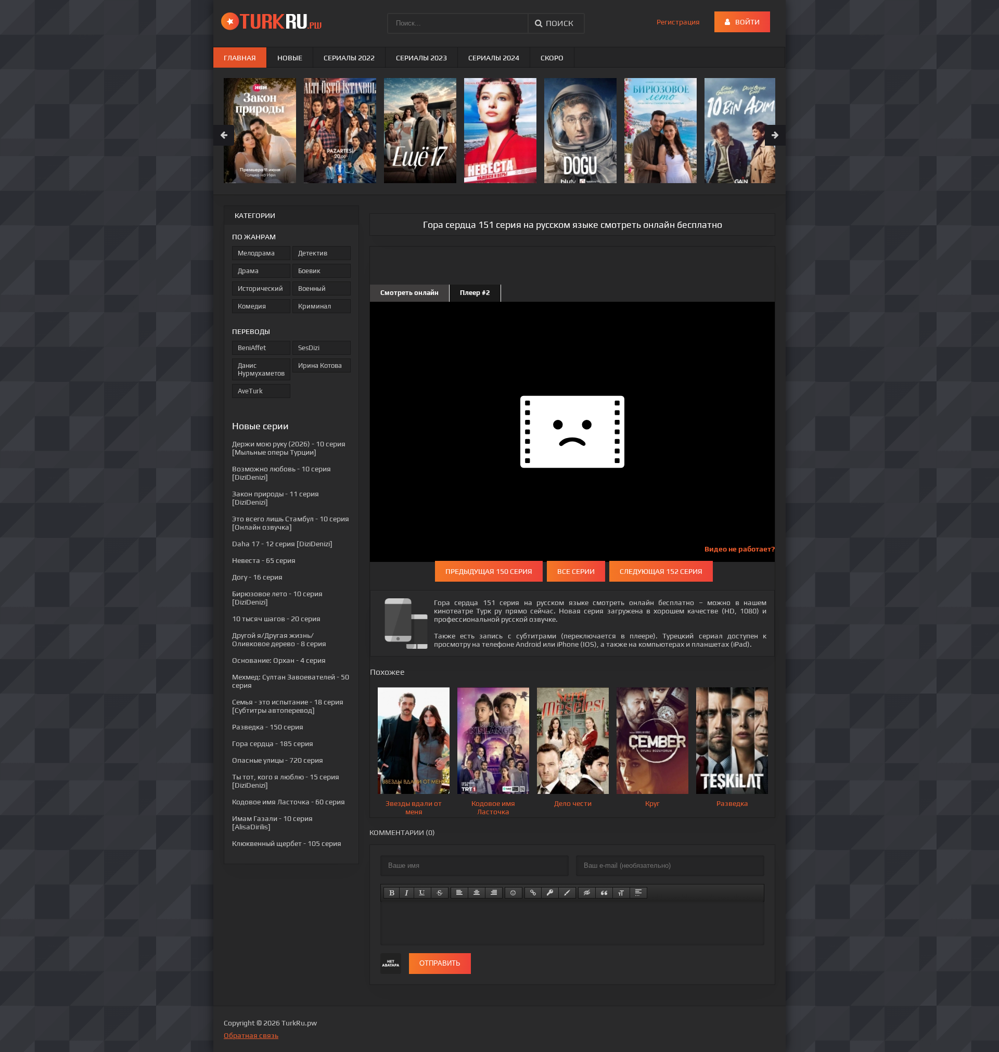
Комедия (252, 306)
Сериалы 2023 (421, 58)
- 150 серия (267, 727)
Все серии (576, 571)
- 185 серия (272, 743)
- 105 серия (286, 843)
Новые (289, 58)
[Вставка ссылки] (533, 893)
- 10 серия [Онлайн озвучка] (290, 523)
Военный (312, 288)
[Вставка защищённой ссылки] (550, 893)
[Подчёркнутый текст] (422, 893)
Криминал (314, 306)
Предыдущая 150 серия (488, 571)
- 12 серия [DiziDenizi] (282, 544)
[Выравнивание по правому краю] (494, 893)
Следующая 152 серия (661, 571)
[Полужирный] (391, 893)
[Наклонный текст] (406, 893)
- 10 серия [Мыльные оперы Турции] (288, 448)
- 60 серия (288, 802)
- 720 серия (277, 760)
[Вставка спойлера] (638, 893)
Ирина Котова (320, 365)
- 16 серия (257, 577)
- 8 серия (279, 639)
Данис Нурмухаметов (261, 369)
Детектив (312, 253)
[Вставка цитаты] (604, 893)
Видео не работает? (740, 549)
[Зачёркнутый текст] (440, 893)
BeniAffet (252, 348)
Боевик (309, 271)
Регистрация (678, 22)
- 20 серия (276, 618)
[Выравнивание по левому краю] (459, 893)
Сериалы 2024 (493, 58)
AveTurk (250, 391)
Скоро (552, 58)
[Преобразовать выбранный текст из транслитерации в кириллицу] (621, 893)
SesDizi (308, 348)
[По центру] (476, 893)
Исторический (260, 288)
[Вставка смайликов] (513, 893)
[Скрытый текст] (587, 893)
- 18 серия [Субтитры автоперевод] (287, 706)
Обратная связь (251, 1035)
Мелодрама (256, 253)
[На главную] (273, 21)
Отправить (439, 963)
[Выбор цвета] (567, 893)
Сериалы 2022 (349, 58)
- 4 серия (279, 660)
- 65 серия (264, 560)
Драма (248, 271)
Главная (240, 58)
